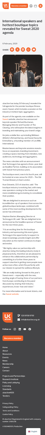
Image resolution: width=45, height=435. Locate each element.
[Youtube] (25, 329)
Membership (8, 364)
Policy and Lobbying (11, 382)
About (5, 350)
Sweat (5, 119)
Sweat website (12, 294)
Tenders (6, 396)
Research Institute (10, 379)
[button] (12, 49)
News (4, 360)
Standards (6, 389)
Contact (5, 370)
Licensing (6, 386)
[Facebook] (29, 329)
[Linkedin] (19, 329)
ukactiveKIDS (8, 392)
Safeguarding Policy (10, 407)
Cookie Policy (7, 414)
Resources (7, 354)
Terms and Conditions (10, 410)
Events (5, 357)
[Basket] (35, 5)
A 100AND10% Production (12, 426)
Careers (5, 367)
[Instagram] (15, 329)
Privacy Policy (7, 403)
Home (5, 347)
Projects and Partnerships (13, 376)
